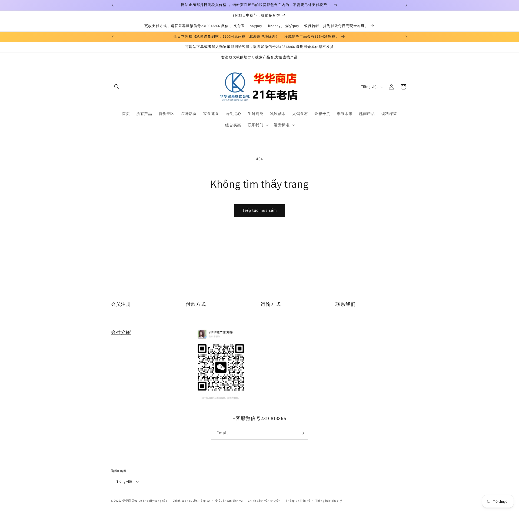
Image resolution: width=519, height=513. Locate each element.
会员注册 (121, 304)
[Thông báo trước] (113, 5)
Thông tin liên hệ (298, 500)
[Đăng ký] (302, 433)
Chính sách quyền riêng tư (191, 500)
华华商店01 (130, 500)
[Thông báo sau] (406, 5)
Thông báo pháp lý (328, 500)
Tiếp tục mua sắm (259, 210)
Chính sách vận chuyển (264, 500)
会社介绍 (121, 332)
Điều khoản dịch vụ (229, 500)
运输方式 (271, 304)
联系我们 (345, 304)
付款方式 (196, 304)
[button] (117, 87)
